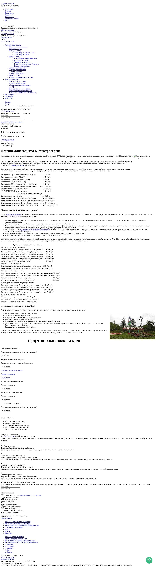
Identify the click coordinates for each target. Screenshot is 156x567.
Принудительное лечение (18, 47)
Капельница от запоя (21, 54)
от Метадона (9, 546)
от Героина (9, 544)
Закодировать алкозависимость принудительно (22, 525)
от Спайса (8, 552)
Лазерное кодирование (22, 66)
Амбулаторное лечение (17, 70)
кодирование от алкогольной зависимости (34, 230)
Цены (7, 21)
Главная (8, 102)
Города (7, 104)
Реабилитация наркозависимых (20, 91)
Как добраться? (6, 37)
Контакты (8, 98)
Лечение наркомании (12, 79)
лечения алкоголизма (13, 214)
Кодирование (14, 56)
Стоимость (9, 96)
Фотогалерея (9, 17)
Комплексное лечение (17, 73)
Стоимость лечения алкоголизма (21, 77)
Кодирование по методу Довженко (26, 64)
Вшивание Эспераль (21, 60)
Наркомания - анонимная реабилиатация (20, 540)
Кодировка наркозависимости (16, 539)
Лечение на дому (15, 72)
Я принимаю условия (22, 495)
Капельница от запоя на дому (24, 53)
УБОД (11, 87)
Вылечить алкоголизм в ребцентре (17, 524)
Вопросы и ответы (12, 19)
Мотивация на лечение (17, 81)
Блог (6, 529)
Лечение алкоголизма (13, 45)
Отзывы (8, 11)
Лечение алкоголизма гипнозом (25, 58)
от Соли (8, 550)
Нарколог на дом (15, 49)
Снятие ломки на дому (17, 83)
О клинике (9, 9)
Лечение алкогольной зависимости (17, 522)
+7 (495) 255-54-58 (7, 4)
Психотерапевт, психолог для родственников (21, 542)
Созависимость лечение (13, 527)
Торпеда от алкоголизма (22, 62)
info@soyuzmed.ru (7, 30)
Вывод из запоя (15, 51)
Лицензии (8, 15)
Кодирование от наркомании (19, 89)
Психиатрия (9, 94)
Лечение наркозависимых (14, 537)
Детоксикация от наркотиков (19, 85)
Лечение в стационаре (17, 68)
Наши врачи (9, 13)
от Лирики (9, 548)
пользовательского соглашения (12, 122)
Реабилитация (14, 75)
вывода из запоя (18, 165)
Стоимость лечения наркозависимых (22, 93)
